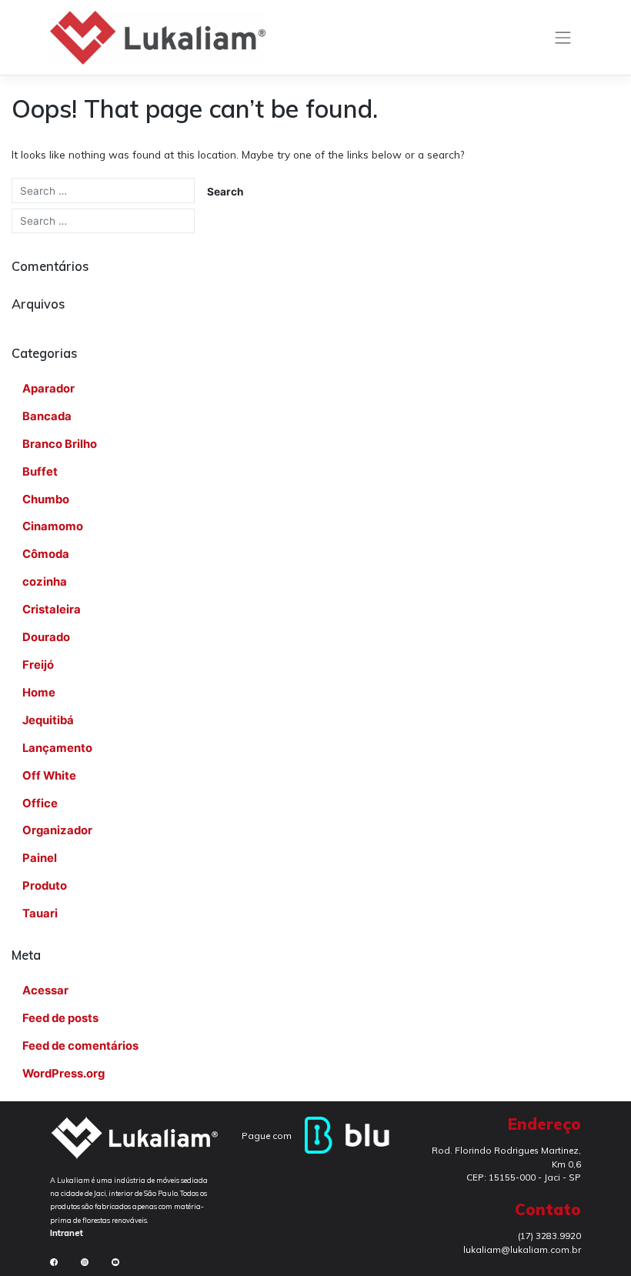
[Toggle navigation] (563, 37)
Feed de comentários (80, 1046)
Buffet (40, 472)
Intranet (66, 1232)
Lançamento (57, 748)
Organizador (57, 830)
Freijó (38, 665)
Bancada (47, 416)
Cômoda (45, 554)
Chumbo (45, 499)
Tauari (40, 913)
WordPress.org (63, 1074)
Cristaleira (51, 609)
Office (40, 803)
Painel (39, 858)
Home (38, 693)
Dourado (46, 637)
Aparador (48, 389)
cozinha (44, 582)
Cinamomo (52, 526)
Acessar (45, 990)
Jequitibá (48, 720)
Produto (44, 886)
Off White (49, 776)
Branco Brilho (59, 444)
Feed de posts (60, 1018)
